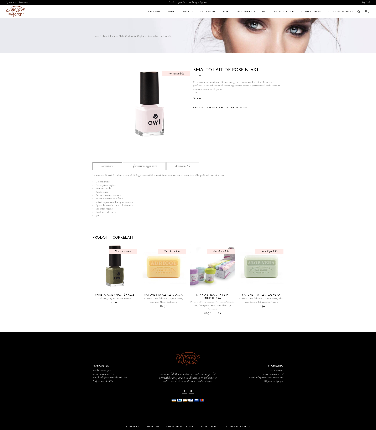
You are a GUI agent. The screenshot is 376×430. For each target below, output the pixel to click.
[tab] (107, 166)
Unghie (140, 35)
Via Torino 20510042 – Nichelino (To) (273, 372)
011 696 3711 (278, 381)
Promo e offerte (197, 301)
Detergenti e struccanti (210, 305)
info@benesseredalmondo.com (18, 2)
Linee (179, 298)
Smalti (132, 35)
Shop (104, 35)
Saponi (172, 298)
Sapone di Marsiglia (159, 301)
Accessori (220, 301)
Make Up (123, 35)
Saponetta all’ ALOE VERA (261, 294)
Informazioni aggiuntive (144, 166)
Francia (114, 35)
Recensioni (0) (182, 166)
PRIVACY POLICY (209, 426)
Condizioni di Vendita (179, 426)
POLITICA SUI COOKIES (237, 426)
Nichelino (153, 426)
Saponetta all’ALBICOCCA (163, 294)
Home (96, 35)
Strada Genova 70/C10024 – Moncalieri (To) (103, 372)
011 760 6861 (107, 381)
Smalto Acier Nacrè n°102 (114, 294)
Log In (364, 2)
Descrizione (107, 166)
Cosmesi (148, 298)
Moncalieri (133, 426)
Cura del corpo (161, 298)
